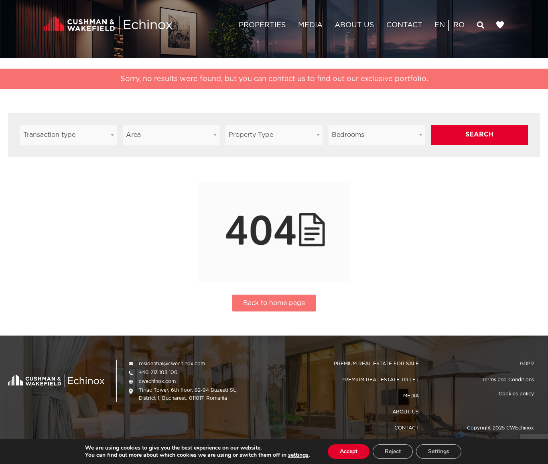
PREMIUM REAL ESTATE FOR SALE (376, 363)
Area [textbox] (133, 134)
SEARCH (479, 134)
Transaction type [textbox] (49, 134)
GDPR (527, 363)
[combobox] (68, 135)
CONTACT (404, 24)
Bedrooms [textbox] (348, 134)
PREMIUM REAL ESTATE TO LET (380, 379)
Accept (348, 451)
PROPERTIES (262, 24)
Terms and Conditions (508, 379)
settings (298, 455)
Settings (438, 451)
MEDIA (310, 24)
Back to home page (274, 303)
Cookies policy (516, 394)
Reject (393, 451)
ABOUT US (354, 24)
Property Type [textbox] (251, 134)
